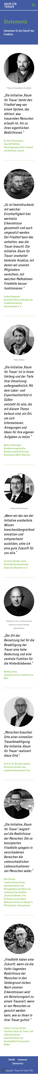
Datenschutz (17, 1063)
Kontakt (12, 1059)
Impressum (22, 1059)
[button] (4, 1070)
